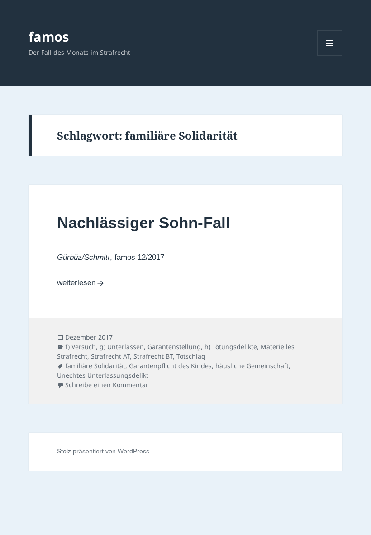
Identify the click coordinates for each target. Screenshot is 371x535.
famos (49, 36)
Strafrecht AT (110, 356)
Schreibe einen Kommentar (106, 384)
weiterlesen (81, 282)
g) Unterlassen (122, 346)
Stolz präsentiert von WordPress (103, 451)
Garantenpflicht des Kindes (170, 365)
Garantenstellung (174, 346)
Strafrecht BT (153, 356)
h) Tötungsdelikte (231, 346)
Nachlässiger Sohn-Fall (143, 222)
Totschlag (190, 356)
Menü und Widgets (330, 55)
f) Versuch (80, 346)
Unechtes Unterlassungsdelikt (102, 375)
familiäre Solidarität (95, 365)
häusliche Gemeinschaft (252, 365)
